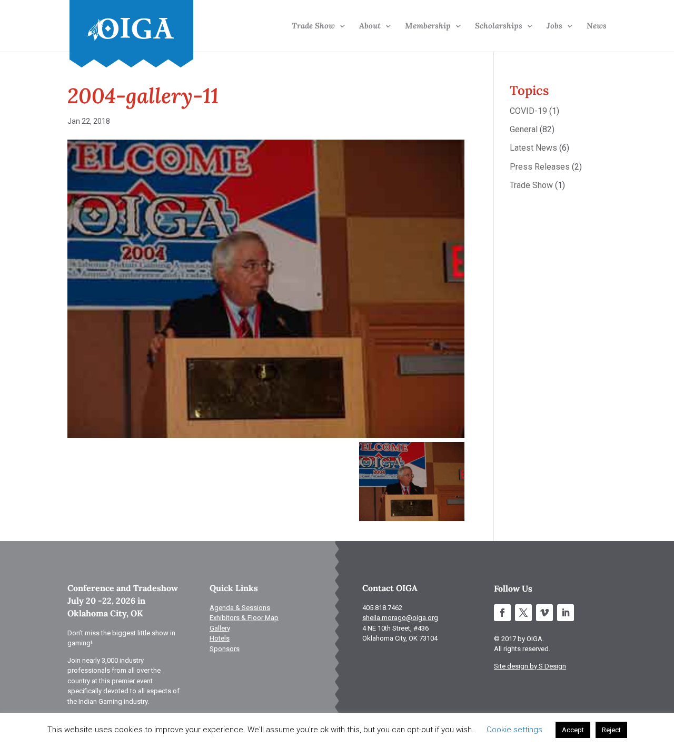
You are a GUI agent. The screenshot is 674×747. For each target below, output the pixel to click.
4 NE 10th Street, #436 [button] (395, 628)
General (524, 129)
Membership (428, 26)
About (370, 26)
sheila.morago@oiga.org (400, 618)
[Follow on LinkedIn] (565, 612)
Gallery (220, 628)
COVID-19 (528, 111)
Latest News (533, 148)
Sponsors (225, 649)
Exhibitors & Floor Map (244, 618)
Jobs (554, 26)
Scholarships (498, 26)
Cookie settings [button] (514, 729)
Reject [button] (611, 730)
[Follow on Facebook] (502, 612)
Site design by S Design (530, 666)
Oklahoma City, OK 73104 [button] (400, 638)
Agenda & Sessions (240, 608)
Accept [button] (573, 730)
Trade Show (313, 26)
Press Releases (540, 167)
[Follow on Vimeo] (544, 612)
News (597, 26)
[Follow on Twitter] (523, 612)
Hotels (220, 638)
